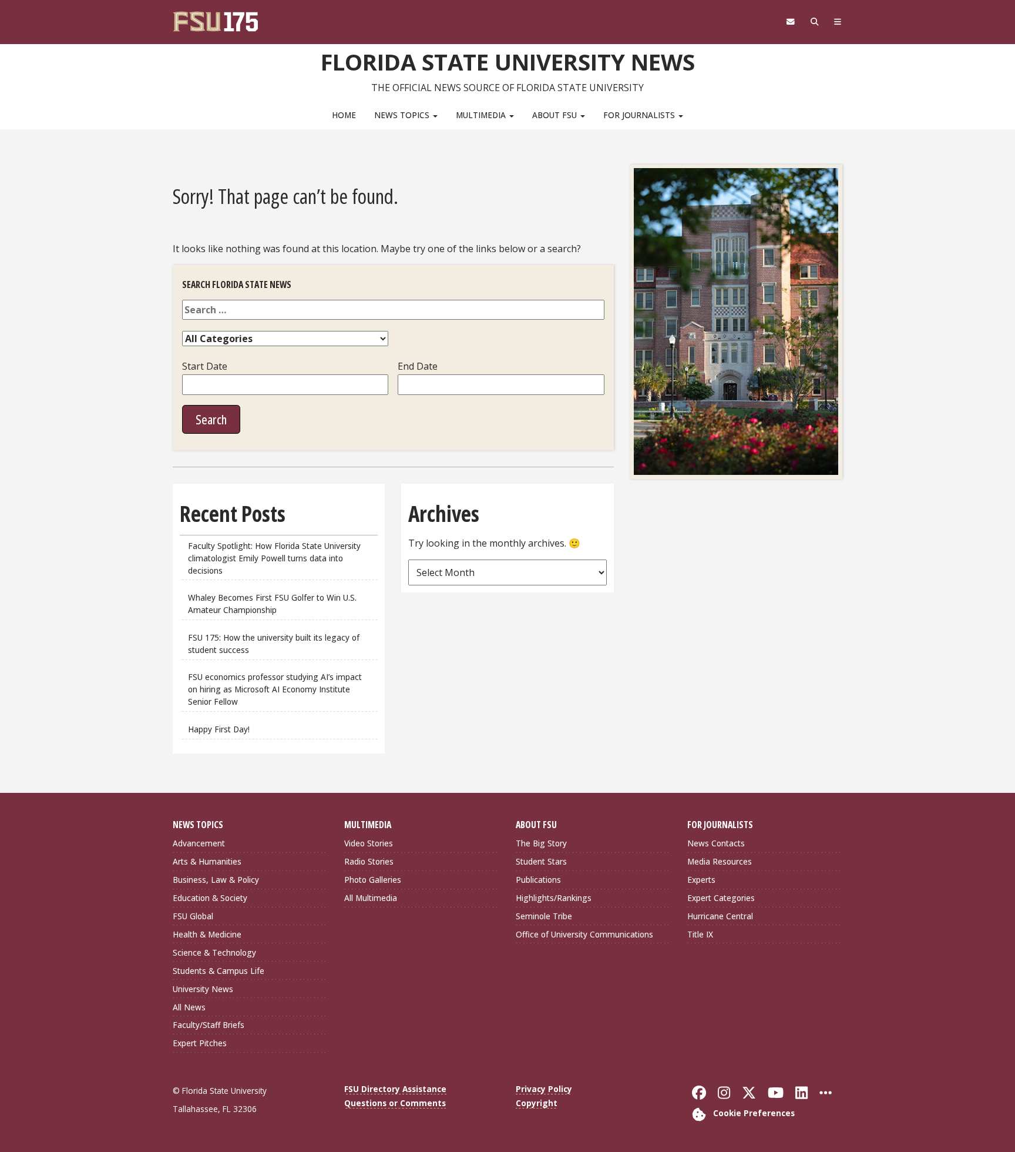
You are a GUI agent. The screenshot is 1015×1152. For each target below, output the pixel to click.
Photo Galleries (372, 879)
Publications (538, 879)
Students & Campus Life (218, 970)
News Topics (403, 114)
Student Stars (541, 861)
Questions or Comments (395, 1103)
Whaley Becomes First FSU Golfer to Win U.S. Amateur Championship (272, 603)
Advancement (199, 843)
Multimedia (482, 114)
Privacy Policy (544, 1088)
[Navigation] (837, 22)
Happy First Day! (219, 729)
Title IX (700, 934)
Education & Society (210, 897)
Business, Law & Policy (216, 879)
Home (344, 114)
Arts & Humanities (207, 861)
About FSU (555, 114)
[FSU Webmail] (790, 22)
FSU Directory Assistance (395, 1088)
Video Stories (368, 843)
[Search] (814, 22)
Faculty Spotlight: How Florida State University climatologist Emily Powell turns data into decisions (274, 558)
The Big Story (541, 843)
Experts (701, 879)
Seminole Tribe (544, 916)
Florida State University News (508, 61)
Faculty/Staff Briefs (208, 1024)
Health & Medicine (207, 934)
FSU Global (193, 916)
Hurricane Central (720, 916)
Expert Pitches (200, 1043)
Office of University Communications (584, 934)
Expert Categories (721, 897)
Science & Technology (214, 952)
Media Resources (719, 861)
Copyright (536, 1103)
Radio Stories (369, 861)
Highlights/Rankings (553, 897)
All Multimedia (370, 897)
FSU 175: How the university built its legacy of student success (273, 643)
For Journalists (640, 114)
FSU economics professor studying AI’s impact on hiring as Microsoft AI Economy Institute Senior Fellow (275, 689)
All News (189, 1007)
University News (203, 988)
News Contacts (716, 843)
